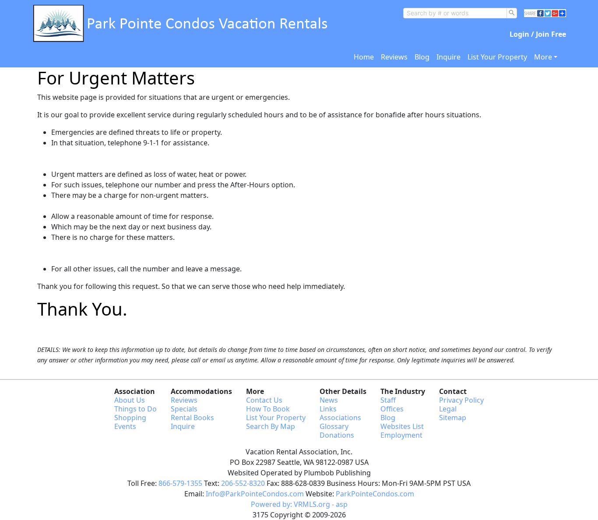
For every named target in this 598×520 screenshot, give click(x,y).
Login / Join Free (538, 34)
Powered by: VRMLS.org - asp (299, 504)
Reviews (394, 57)
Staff (388, 400)
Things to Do (135, 409)
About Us (129, 400)
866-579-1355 (180, 483)
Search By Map (270, 426)
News (329, 400)
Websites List (402, 426)
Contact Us (264, 400)
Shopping (130, 417)
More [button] (543, 57)
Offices (392, 409)
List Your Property (497, 57)
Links (328, 409)
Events (125, 426)
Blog (422, 57)
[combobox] (455, 13)
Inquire (448, 57)
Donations (337, 435)
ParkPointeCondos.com (375, 494)
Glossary (334, 426)
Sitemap (452, 417)
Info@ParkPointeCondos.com (255, 494)
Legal (448, 409)
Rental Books (192, 417)
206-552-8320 (243, 483)
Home (364, 57)
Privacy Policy (461, 400)
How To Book (268, 409)
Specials (184, 409)
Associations (340, 417)
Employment (401, 435)
